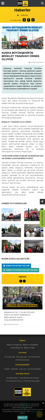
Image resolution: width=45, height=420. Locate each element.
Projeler (7, 369)
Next (24, 281)
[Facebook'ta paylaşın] (24, 19)
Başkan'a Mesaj (29, 348)
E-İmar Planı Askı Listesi (31, 381)
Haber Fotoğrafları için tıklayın (21, 270)
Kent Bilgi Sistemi (12, 378)
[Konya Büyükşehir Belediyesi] (23, 3)
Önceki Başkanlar (16, 348)
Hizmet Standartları (22, 360)
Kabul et (22, 417)
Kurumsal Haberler (34, 369)
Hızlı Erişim (42, 218)
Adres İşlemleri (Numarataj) (29, 378)
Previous (20, 281)
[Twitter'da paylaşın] (28, 20)
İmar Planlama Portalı (13, 381)
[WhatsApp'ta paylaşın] (33, 19)
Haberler (24, 15)
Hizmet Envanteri (34, 357)
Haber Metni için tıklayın (17, 266)
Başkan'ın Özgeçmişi (14, 345)
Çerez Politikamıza (36, 411)
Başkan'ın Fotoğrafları (30, 345)
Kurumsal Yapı (10, 357)
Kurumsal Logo (21, 357)
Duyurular (22, 369)
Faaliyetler (14, 369)
